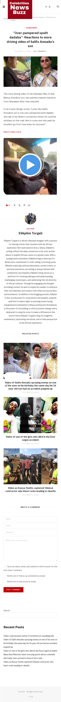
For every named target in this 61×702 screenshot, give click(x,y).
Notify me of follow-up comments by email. (26, 576)
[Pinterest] (24, 205)
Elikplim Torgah (31, 233)
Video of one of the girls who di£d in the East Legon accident (30, 438)
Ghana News (31, 28)
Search (7, 610)
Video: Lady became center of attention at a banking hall (29, 636)
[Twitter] (19, 205)
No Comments (40, 51)
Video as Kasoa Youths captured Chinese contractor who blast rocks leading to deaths (30, 489)
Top (31, 696)
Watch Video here (12, 131)
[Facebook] (14, 205)
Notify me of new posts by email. (21, 581)
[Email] (29, 205)
